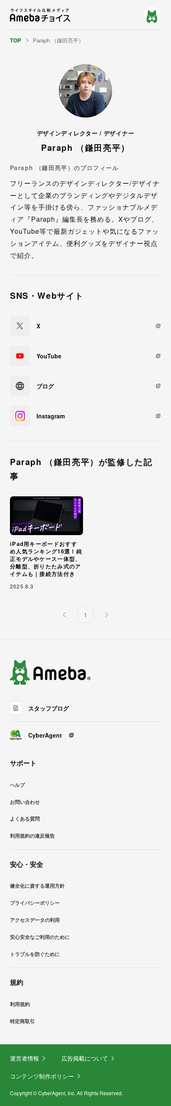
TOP (15, 40)
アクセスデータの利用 (35, 919)
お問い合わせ (25, 802)
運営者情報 (24, 1058)
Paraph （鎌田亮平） (58, 40)
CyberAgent (45, 735)
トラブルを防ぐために (35, 954)
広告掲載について (84, 1058)
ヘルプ (17, 784)
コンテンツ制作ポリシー (42, 1076)
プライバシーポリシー (35, 902)
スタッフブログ (48, 708)
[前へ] (64, 614)
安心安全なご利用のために (40, 937)
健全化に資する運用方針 (37, 885)
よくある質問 (25, 818)
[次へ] (106, 614)
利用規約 (20, 1004)
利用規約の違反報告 (32, 835)
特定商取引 (22, 1021)
